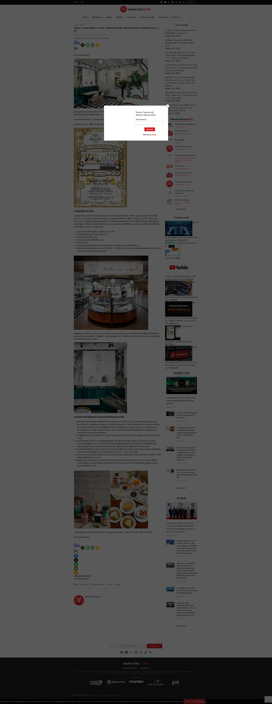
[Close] (167, 106)
